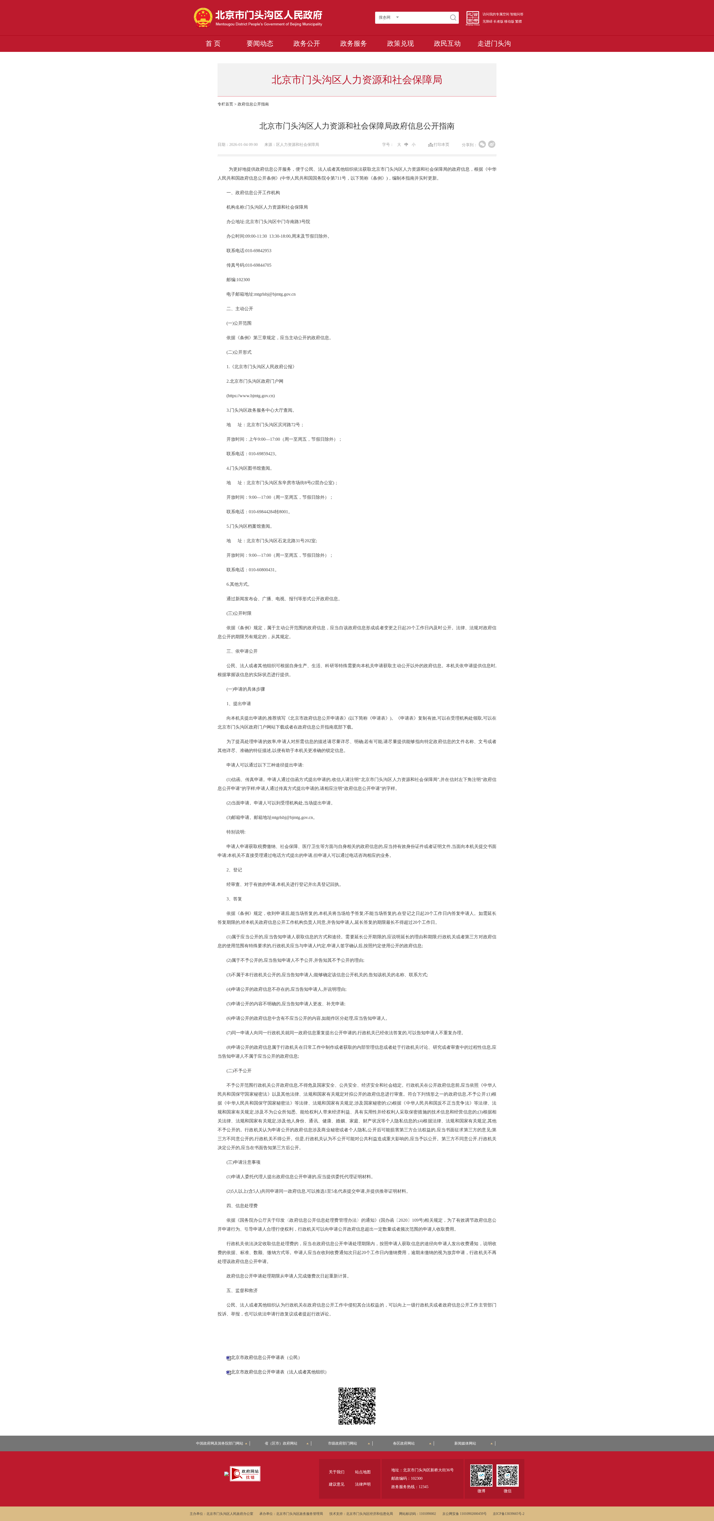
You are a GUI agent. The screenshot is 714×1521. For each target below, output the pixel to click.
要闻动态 (260, 43)
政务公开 (306, 43)
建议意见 (336, 1484)
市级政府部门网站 (342, 1443)
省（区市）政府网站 (281, 1443)
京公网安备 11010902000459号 (464, 1514)
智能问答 (517, 14)
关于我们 (336, 1472)
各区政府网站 (404, 1443)
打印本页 (441, 145)
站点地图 (363, 1472)
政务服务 (353, 43)
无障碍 (488, 21)
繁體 (518, 21)
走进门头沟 (494, 43)
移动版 (509, 21)
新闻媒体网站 (465, 1443)
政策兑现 (400, 43)
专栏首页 (225, 104)
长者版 (498, 21)
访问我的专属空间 (496, 14)
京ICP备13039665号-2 (508, 1514)
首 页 (213, 43)
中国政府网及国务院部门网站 (221, 1443)
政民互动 (447, 43)
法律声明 (363, 1484)
